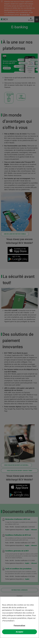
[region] (19, 617)
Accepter (19, 632)
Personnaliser (19, 625)
